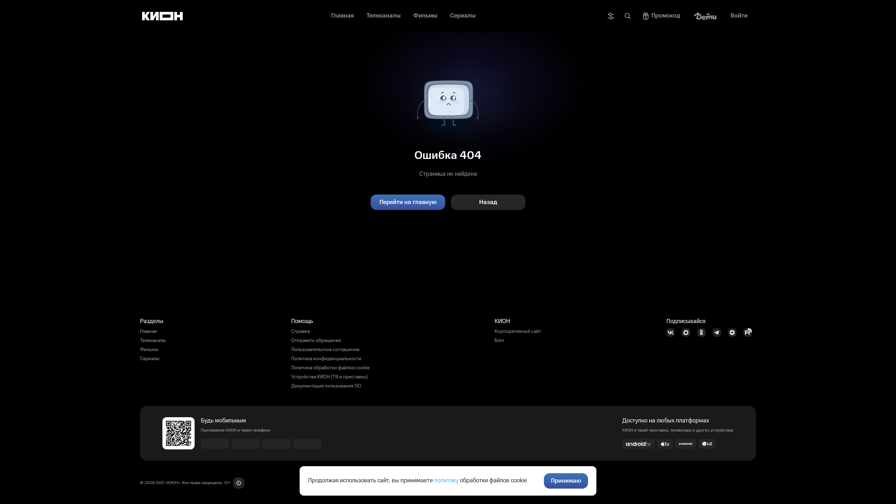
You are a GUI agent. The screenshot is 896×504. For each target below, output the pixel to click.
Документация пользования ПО (326, 386)
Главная (148, 331)
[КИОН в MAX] (688, 332)
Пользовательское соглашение (325, 349)
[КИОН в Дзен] (734, 332)
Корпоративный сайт (518, 331)
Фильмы (149, 349)
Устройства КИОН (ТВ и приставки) (329, 377)
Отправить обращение (316, 340)
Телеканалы (153, 340)
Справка (300, 331)
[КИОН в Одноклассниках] (703, 332)
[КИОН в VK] (672, 332)
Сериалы (150, 359)
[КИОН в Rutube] (749, 332)
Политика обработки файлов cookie (330, 368)
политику (446, 480)
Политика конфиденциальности (326, 359)
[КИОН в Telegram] (719, 332)
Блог (500, 340)
